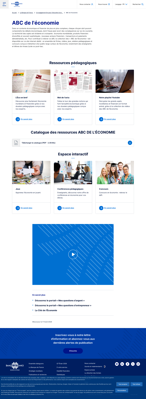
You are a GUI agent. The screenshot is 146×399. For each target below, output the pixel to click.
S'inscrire (73, 351)
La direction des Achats (93, 373)
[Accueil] (15, 366)
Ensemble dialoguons (36, 363)
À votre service (62, 367)
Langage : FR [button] (119, 4)
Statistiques (61, 374)
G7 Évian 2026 (62, 363)
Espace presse (90, 370)
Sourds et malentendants (93, 366)
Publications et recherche (37, 374)
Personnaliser (121, 390)
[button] (138, 4)
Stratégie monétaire (36, 371)
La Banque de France (36, 367)
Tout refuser (136, 384)
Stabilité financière (63, 371)
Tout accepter (123, 384)
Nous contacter (90, 363)
